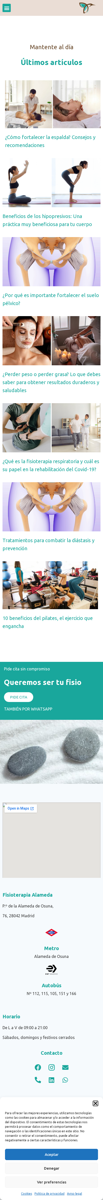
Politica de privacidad (49, 1193)
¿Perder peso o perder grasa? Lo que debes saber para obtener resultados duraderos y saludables (51, 382)
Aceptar (51, 1154)
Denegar (51, 1168)
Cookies (26, 1193)
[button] (95, 1103)
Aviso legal (74, 1193)
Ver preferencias (51, 1182)
